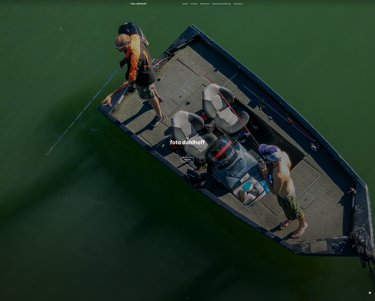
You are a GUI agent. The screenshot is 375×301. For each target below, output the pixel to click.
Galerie (185, 4)
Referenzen (204, 4)
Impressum (238, 4)
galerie (187, 159)
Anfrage (194, 4)
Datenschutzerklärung (221, 4)
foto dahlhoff (138, 3)
